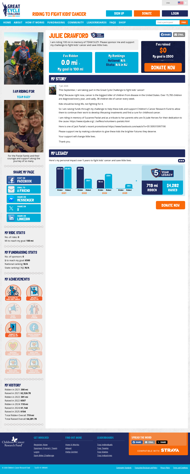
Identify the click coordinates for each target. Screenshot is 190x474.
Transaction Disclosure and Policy (146, 467)
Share (167, 34)
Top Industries (104, 455)
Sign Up (119, 13)
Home (7, 22)
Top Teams (102, 448)
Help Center (71, 451)
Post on (24, 180)
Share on (25, 199)
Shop (122, 22)
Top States (102, 451)
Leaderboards (97, 22)
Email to (23, 189)
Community (76, 22)
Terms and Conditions (180, 467)
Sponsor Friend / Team (45, 448)
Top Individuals (105, 444)
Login (175, 13)
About (18, 22)
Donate (147, 13)
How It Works (34, 22)
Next (137, 180)
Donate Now (163, 67)
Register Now (41, 444)
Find (184, 22)
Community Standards (123, 467)
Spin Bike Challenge (44, 455)
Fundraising (56, 22)
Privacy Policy (165, 467)
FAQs (112, 22)
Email (181, 34)
